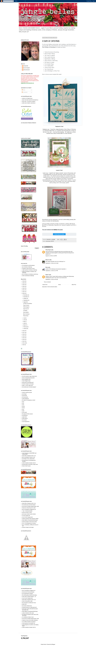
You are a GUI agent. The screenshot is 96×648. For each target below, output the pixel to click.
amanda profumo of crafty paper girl (29, 607)
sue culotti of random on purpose (28, 621)
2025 (23, 282)
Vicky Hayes (48, 249)
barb (23, 403)
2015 (23, 336)
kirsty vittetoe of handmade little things (30, 520)
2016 (23, 334)
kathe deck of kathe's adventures (28, 103)
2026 (23, 281)
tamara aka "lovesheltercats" (28, 382)
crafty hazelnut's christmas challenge (29, 270)
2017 (23, 332)
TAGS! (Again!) (26, 307)
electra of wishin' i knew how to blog (29, 521)
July (24, 318)
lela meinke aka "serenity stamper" (29, 387)
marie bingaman (25, 398)
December (25, 295)
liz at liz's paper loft (26, 515)
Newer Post (45, 284)
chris (23, 404)
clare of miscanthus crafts (27, 601)
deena (23, 406)
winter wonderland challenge (28, 275)
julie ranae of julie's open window (29, 514)
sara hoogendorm (25, 421)
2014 (23, 337)
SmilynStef (26, 65)
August (24, 302)
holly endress (25, 418)
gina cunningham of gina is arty (28, 457)
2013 (23, 339)
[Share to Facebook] (64, 239)
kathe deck (24, 604)
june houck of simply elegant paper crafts (30, 506)
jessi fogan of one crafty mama (28, 458)
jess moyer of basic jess (27, 605)
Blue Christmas (26, 314)
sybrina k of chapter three (27, 98)
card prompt (48, 241)
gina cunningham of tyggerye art (28, 590)
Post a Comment (47, 282)
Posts (24, 89)
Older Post (74, 284)
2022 (23, 288)
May (24, 321)
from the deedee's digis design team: (29, 376)
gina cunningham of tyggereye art (29, 509)
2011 (23, 343)
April (24, 323)
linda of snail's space (26, 465)
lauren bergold (27, 67)
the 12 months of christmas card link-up (30, 274)
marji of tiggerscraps (26, 380)
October (25, 298)
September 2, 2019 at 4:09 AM (52, 279)
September (25, 300)
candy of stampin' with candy (28, 613)
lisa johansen (25, 415)
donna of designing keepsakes (28, 377)
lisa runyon (24, 420)
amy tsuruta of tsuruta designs (28, 592)
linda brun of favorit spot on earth (28, 507)
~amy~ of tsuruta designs (27, 511)
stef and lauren (27, 69)
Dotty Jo (47, 259)
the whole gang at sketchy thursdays (29, 595)
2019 (23, 293)
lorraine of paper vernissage (28, 383)
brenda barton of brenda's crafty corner (30, 464)
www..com (26, 254)
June (24, 319)
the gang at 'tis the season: (27, 413)
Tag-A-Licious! (26, 305)
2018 (23, 330)
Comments (25, 92)
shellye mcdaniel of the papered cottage (30, 518)
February (25, 326)
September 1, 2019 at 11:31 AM (52, 263)
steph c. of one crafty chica (27, 385)
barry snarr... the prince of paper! (28, 101)
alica (23, 401)
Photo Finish (25, 315)
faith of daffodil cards (26, 379)
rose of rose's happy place (27, 517)
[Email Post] (58, 239)
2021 (23, 289)
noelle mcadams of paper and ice (29, 462)
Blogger (53, 644)
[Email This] (60, 239)
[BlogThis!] (61, 239)
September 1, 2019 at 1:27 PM (52, 270)
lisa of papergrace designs (27, 593)
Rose (47, 267)
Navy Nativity (26, 312)
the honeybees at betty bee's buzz (29, 602)
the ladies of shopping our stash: (28, 400)
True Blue (25, 310)
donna (23, 407)
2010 (23, 344)
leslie (23, 410)
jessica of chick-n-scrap (27, 512)
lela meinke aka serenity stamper (29, 504)
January (25, 328)
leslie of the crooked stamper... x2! (29, 596)
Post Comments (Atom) (52, 286)
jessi (23, 409)
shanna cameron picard (27, 392)
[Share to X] (63, 239)
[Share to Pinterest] (66, 239)
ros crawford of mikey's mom (28, 617)
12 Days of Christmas (27, 303)
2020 (23, 291)
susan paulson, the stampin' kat (28, 623)
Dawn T (47, 274)
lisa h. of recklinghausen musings (29, 523)
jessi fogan (24, 394)
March (24, 325)
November (25, 296)
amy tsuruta (24, 395)
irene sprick (24, 412)
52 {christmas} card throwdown (28, 265)
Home (59, 284)
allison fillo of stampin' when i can (29, 455)
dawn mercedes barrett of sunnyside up (30, 99)
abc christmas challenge (27, 267)
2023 (23, 286)
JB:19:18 (52, 241)
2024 (23, 284)
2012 (23, 341)
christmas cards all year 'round (28, 268)
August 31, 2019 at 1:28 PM (51, 255)
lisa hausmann (25, 397)
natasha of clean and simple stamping (30, 620)
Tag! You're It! (26, 308)
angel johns (24, 417)
